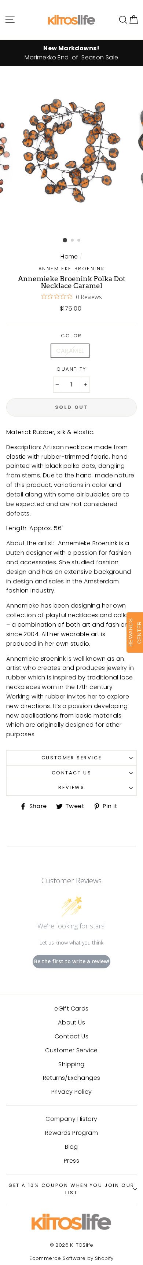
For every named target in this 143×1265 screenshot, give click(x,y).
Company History (71, 1119)
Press (71, 1160)
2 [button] (72, 240)
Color (71, 335)
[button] (133, 19)
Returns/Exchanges (71, 1078)
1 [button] (65, 240)
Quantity (71, 369)
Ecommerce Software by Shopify (71, 1258)
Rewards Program (71, 1133)
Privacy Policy (71, 1092)
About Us (71, 1022)
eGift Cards (71, 1008)
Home (69, 256)
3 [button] (79, 240)
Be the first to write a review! (71, 961)
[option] (71, 53)
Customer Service (71, 757)
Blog (71, 1147)
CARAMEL (70, 350)
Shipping (71, 1064)
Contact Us (72, 772)
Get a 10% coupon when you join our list (71, 1189)
